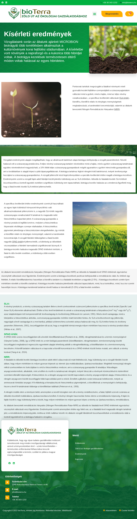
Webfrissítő (67, 510)
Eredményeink (80, 454)
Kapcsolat (79, 459)
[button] (94, 14)
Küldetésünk (80, 443)
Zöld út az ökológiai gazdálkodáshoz (89, 449)
